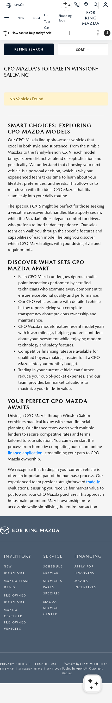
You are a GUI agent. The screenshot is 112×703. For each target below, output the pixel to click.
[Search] (96, 5)
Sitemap (7, 668)
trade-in (93, 481)
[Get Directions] (86, 5)
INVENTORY (17, 556)
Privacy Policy (14, 663)
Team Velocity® (94, 663)
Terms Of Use (44, 663)
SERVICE (53, 556)
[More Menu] (6, 18)
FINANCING (88, 556)
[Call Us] (76, 5)
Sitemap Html (30, 668)
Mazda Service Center (51, 608)
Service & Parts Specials (53, 587)
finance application (25, 452)
